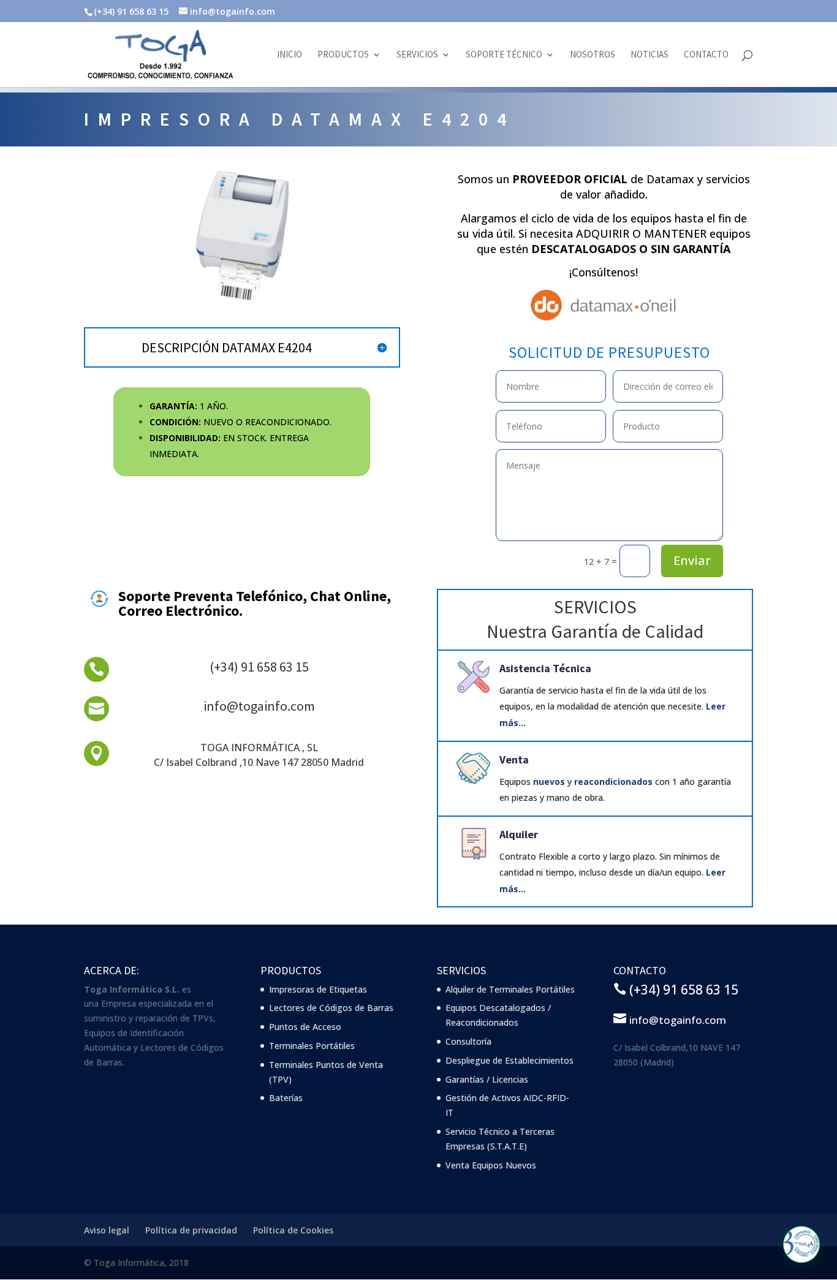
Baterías (286, 1098)
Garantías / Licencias (486, 1079)
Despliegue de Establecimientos (509, 1060)
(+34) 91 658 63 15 (259, 666)
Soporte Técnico (504, 55)
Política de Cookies (293, 1230)
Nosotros (592, 55)
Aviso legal (106, 1230)
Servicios (417, 55)
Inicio (289, 55)
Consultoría (468, 1041)
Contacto (706, 55)
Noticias (649, 55)
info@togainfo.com (259, 705)
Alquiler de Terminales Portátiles (510, 989)
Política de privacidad (191, 1230)
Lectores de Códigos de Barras (331, 1007)
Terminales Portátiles (312, 1045)
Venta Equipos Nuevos (490, 1165)
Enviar (692, 560)
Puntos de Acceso (305, 1026)
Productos (343, 55)
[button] (801, 1244)
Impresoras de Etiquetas (318, 989)
